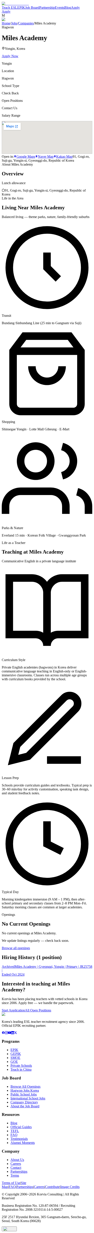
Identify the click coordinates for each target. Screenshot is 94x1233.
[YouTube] (9, 1033)
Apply (75, 7)
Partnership (47, 7)
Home (6, 23)
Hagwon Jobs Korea (24, 1090)
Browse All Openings (25, 1086)
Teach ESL (9, 7)
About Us (17, 1160)
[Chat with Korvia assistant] (9, 1228)
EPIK (21, 7)
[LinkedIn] (12, 1033)
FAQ (13, 1135)
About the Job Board (24, 1106)
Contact (15, 1167)
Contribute (52, 1187)
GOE (14, 1061)
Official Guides (21, 1127)
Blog (67, 7)
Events (59, 7)
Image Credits (70, 1187)
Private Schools (21, 1065)
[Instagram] (6, 1033)
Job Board (32, 7)
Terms (14, 1175)
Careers (15, 1163)
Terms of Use (11, 1183)
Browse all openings (16, 948)
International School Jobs (27, 1098)
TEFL (14, 1131)
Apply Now (10, 56)
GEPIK (15, 1054)
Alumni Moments (22, 1143)
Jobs (14, 23)
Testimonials (19, 1139)
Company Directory (24, 1102)
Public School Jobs (23, 1094)
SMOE (15, 1058)
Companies (26, 23)
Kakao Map (64, 156)
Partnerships (18, 1171)
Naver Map (46, 156)
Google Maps (25, 156)
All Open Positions (38, 1010)
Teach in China (20, 1069)
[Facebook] (3, 1033)
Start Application (13, 1010)
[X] (15, 1033)
